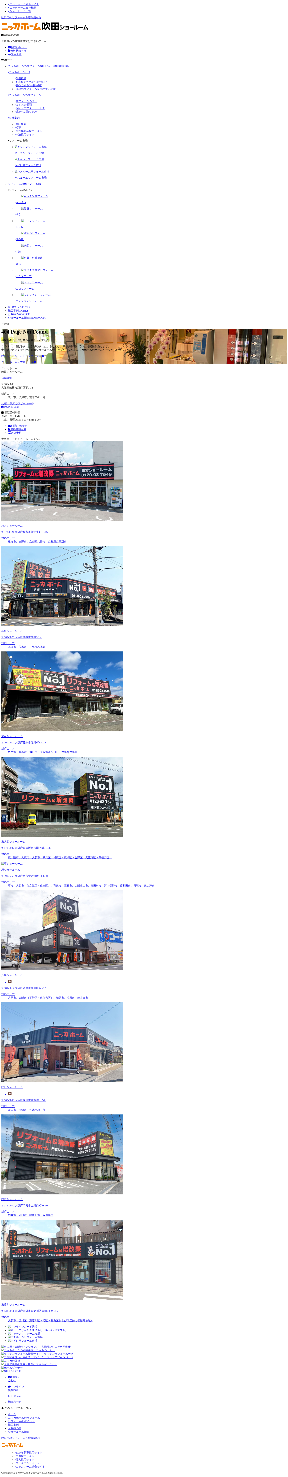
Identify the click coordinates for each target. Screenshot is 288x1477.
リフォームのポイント (25, 183)
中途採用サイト (25, 134)
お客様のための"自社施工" (31, 81)
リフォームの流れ (26, 101)
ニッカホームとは (19, 72)
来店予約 (16, 54)
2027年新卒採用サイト (29, 131)
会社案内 (14, 117)
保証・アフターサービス (30, 108)
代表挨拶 (21, 78)
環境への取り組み (26, 111)
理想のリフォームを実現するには (36, 88)
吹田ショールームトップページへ (21, 356)
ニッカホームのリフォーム (39, 66)
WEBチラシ (19, 307)
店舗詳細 (7, 378)
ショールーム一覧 (20, 11)
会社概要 (21, 124)
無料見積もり (18, 50)
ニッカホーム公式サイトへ (17, 362)
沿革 (18, 127)
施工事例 (18, 310)
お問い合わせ (19, 47)
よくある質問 (24, 104)
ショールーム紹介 (27, 317)
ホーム (12, 1414)
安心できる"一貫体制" (29, 85)
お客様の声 (19, 314)
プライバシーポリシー (29, 1463)
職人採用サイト (25, 1459)
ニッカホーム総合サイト (24, 4)
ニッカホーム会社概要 (22, 7)
